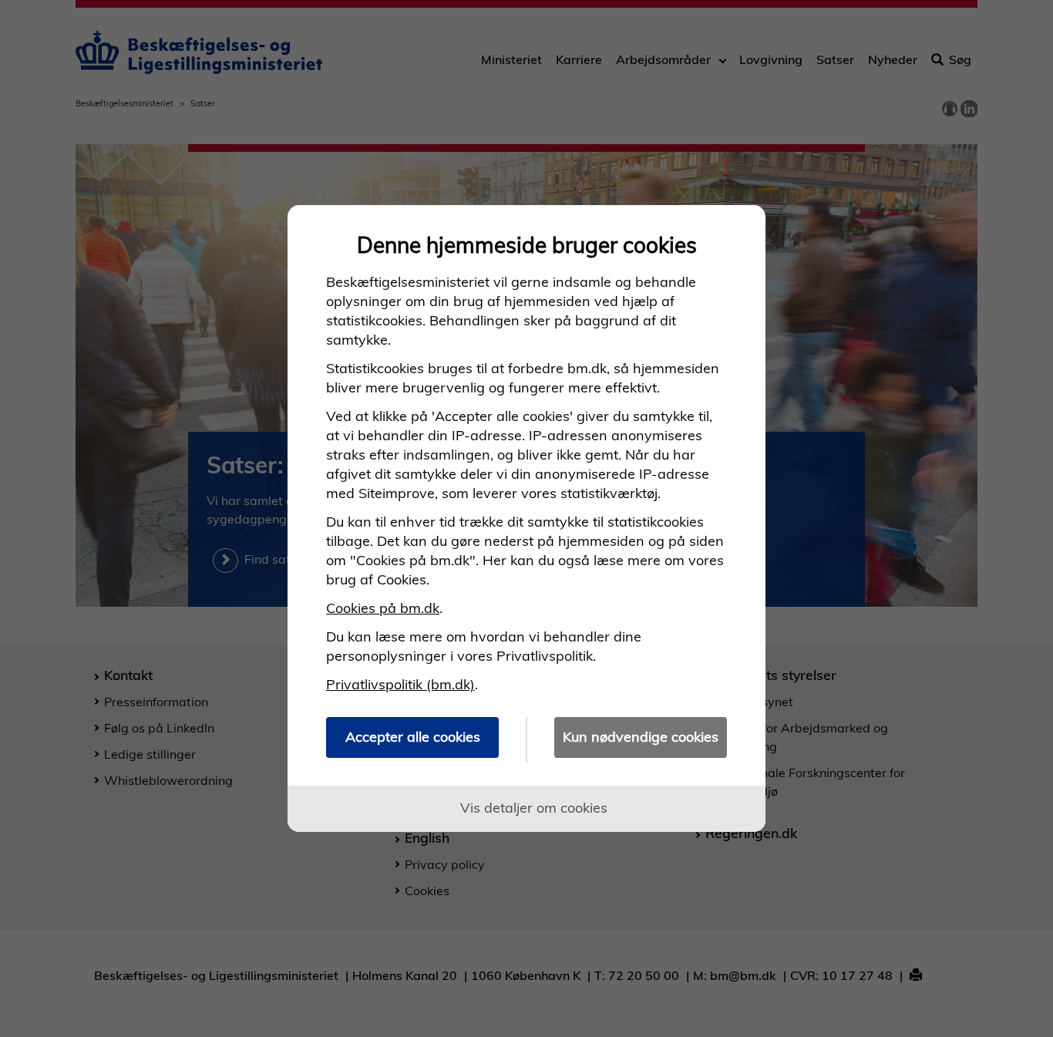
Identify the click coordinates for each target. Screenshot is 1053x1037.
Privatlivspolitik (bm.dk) (400, 684)
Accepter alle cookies (412, 737)
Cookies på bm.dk (382, 608)
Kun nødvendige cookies (640, 737)
